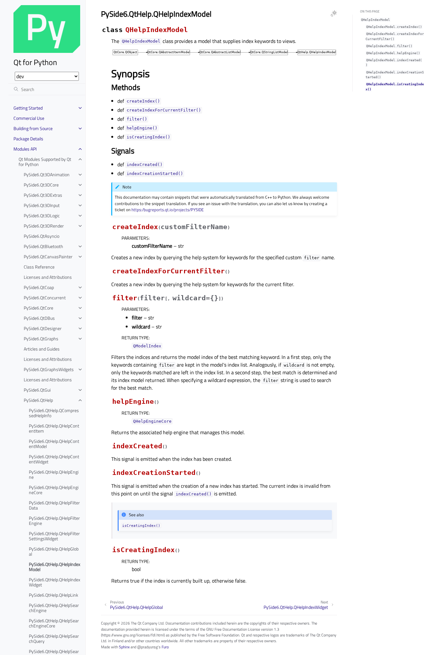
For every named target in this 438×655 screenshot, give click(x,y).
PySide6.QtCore (38, 307)
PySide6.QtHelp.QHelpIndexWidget (54, 582)
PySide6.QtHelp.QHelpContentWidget (54, 459)
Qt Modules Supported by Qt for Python (45, 162)
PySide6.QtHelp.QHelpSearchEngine (54, 608)
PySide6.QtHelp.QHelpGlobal (54, 551)
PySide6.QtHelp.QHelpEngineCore (54, 490)
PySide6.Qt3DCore (41, 184)
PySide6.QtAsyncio (41, 236)
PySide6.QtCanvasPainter (48, 256)
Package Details (28, 138)
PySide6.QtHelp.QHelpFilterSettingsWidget (54, 536)
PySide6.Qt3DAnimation (47, 174)
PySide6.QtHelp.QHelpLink (53, 595)
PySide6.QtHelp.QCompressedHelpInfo (54, 413)
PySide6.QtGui (37, 389)
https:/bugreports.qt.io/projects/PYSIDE (167, 209)
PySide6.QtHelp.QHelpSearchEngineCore (54, 623)
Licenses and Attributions (48, 277)
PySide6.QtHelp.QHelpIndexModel (54, 567)
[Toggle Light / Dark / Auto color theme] (334, 13)
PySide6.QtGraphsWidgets (49, 369)
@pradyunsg (147, 647)
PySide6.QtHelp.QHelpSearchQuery (54, 638)
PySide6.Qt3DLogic (42, 215)
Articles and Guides (42, 348)
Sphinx (124, 647)
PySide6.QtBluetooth (43, 246)
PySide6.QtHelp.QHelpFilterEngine (54, 520)
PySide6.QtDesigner (43, 328)
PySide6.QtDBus (39, 318)
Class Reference (39, 266)
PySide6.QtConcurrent (45, 297)
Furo (165, 647)
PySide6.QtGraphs (41, 338)
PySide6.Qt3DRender (44, 225)
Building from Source (33, 128)
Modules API (25, 148)
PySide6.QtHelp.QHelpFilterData (54, 505)
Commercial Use (28, 118)
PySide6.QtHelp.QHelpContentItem (54, 428)
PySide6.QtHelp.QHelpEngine (54, 474)
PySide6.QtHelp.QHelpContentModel (54, 444)
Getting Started (28, 107)
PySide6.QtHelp (38, 400)
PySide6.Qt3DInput (42, 205)
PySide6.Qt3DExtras (43, 195)
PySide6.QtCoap (39, 287)
